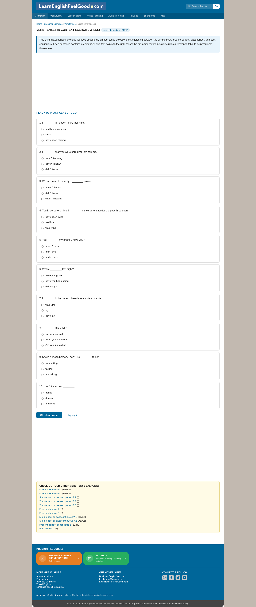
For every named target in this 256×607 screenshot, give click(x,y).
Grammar (40, 15)
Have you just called (56, 339)
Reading (134, 15)
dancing (49, 398)
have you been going (57, 280)
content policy (181, 603)
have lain (50, 315)
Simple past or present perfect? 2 (57, 501)
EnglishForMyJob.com (110, 579)
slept (48, 134)
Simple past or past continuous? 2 (58, 520)
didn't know (51, 169)
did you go (51, 286)
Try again (73, 415)
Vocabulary (56, 15)
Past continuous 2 (49, 513)
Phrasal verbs (43, 579)
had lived (50, 222)
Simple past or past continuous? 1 (58, 516)
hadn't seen (51, 257)
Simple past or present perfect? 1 (57, 497)
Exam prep (149, 15)
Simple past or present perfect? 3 (57, 505)
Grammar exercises (53, 24)
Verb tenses (70, 24)
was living (50, 227)
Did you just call (54, 334)
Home (39, 24)
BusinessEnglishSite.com (112, 576)
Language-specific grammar (50, 587)
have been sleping (55, 140)
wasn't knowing (53, 158)
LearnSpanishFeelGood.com (113, 581)
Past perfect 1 (47, 528)
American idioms (44, 576)
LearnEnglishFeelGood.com (94, 603)
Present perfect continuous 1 (55, 524)
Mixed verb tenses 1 (50, 489)
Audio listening (116, 15)
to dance (50, 403)
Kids (163, 15)
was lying (50, 304)
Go (216, 6)
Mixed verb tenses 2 (50, 493)
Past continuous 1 (49, 509)
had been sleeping (55, 129)
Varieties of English (46, 581)
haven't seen (52, 246)
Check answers (49, 415)
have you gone (53, 275)
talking (49, 368)
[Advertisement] (128, 79)
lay (47, 310)
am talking (51, 374)
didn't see (50, 251)
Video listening (95, 15)
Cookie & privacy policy (58, 595)
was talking (51, 363)
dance (48, 392)
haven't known (53, 163)
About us (40, 595)
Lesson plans (75, 15)
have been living (54, 216)
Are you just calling (55, 345)
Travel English (43, 584)
